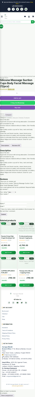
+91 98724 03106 (18, 6)
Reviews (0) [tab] (16, 145)
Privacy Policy (6, 338)
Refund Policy (6, 336)
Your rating (4, 192)
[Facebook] (13, 9)
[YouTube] (25, 9)
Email (2, 206)
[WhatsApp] (9, 9)
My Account (5, 311)
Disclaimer (5, 327)
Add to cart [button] (8, 252)
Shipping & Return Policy (8, 333)
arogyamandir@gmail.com (14, 376)
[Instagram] (21, 9)
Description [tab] (5, 145)
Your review (4, 194)
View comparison (7, 395)
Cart (3, 316)
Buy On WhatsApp (18, 103)
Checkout (4, 313)
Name (2, 203)
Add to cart (17, 98)
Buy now (17, 107)
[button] (17, 103)
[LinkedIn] (25, 302)
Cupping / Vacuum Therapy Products (18, 117)
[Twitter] (17, 9)
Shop (3, 319)
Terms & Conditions (7, 330)
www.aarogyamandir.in (17, 385)
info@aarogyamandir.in (10, 355)
